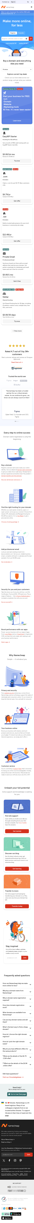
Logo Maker (8, 634)
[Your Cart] (27, 2)
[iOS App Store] (6, 1218)
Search (31, 39)
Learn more (17, 121)
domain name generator (24, 470)
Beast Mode (26, 39)
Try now (17, 161)
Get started (17, 831)
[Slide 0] (15, 421)
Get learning (17, 869)
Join (24, 958)
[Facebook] (9, 1160)
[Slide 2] (17, 421)
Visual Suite (20, 634)
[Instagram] (15, 1160)
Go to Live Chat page (18, 1094)
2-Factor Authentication (23, 596)
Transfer (21, 33)
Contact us (5, 2)
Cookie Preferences (22, 1175)
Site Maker (20, 516)
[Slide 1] (16, 421)
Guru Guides (23, 823)
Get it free (17, 281)
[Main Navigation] (31, 7)
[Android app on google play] (15, 1214)
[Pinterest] (20, 1160)
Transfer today (17, 906)
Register (13, 33)
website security (9, 693)
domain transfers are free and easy (11, 476)
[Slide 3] (18, 421)
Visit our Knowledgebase (12, 1077)
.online (21, 43)
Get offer (17, 201)
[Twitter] (3, 1160)
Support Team (17, 768)
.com (7, 43)
